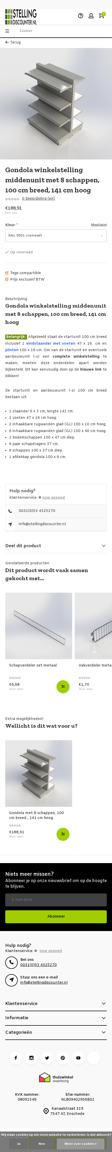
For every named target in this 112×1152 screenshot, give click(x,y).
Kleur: (11, 225)
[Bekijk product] (63, 686)
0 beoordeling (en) (38, 198)
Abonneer (56, 916)
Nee (42, 1144)
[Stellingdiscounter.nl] (20, 17)
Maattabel (99, 225)
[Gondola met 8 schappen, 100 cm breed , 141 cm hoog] (38, 773)
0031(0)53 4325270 (37, 511)
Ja (18, 1144)
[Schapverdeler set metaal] (38, 626)
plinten (11, 350)
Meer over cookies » (81, 1144)
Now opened (53, 497)
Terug (15, 42)
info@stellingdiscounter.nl (42, 524)
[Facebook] (15, 1058)
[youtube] (78, 1058)
